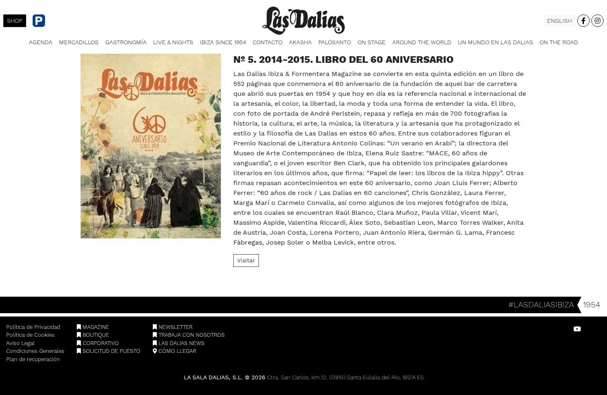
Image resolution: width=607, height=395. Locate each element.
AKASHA (300, 42)
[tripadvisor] (593, 329)
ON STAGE (372, 42)
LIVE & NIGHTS (173, 42)
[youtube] (577, 329)
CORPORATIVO (100, 343)
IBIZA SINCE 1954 (223, 42)
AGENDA (40, 42)
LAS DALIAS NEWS (180, 343)
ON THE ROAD (559, 42)
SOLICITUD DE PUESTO (110, 351)
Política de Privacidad (33, 327)
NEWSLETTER (174, 327)
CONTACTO (267, 42)
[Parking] (35, 20)
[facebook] (583, 20)
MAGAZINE (95, 327)
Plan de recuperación (33, 359)
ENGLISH (559, 20)
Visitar (246, 260)
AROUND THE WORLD (421, 42)
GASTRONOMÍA (126, 42)
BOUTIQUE (95, 335)
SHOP (15, 20)
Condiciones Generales (35, 351)
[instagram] (597, 20)
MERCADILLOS (79, 42)
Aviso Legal (20, 343)
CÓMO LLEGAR (176, 351)
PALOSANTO (334, 42)
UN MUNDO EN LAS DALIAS (495, 42)
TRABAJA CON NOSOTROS (191, 335)
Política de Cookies (30, 335)
